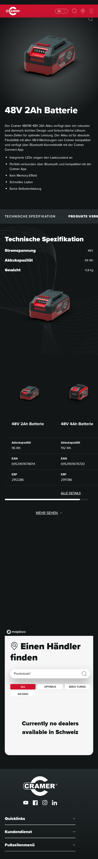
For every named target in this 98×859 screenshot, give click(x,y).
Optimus (50, 687)
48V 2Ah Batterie (28, 424)
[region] (49, 590)
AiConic (23, 694)
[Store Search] (84, 673)
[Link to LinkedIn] (54, 802)
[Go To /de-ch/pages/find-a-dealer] (83, 11)
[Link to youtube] (25, 802)
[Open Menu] (91, 11)
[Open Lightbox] (91, 19)
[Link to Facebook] (35, 802)
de (59, 11)
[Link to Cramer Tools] (13, 11)
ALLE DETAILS (71, 493)
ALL (23, 687)
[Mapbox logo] (16, 631)
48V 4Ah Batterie (77, 424)
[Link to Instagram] (44, 802)
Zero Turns (77, 687)
